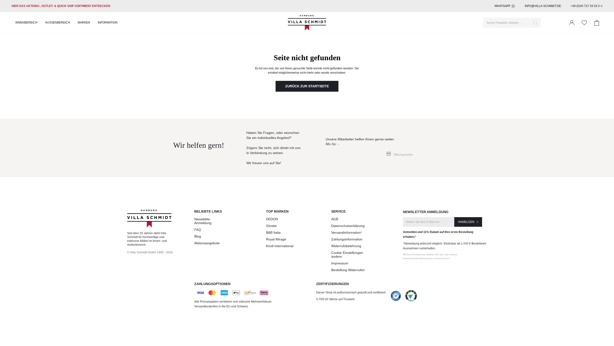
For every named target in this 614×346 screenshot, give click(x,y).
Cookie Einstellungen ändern (347, 254)
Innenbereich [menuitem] (26, 22)
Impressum (339, 263)
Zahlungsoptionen (212, 284)
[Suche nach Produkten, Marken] (535, 23)
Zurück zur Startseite (307, 86)
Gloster (271, 226)
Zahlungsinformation (346, 239)
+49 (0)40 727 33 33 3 (585, 6)
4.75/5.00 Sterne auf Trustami (335, 299)
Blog (197, 236)
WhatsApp (502, 6)
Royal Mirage (276, 239)
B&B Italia (273, 232)
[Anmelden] (572, 23)
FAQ (197, 230)
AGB (334, 219)
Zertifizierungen (332, 284)
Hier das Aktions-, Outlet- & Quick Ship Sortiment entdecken (61, 6)
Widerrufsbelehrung (346, 246)
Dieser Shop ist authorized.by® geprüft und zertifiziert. (351, 292)
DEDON (272, 219)
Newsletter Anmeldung (203, 221)
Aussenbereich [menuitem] (57, 22)
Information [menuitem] (108, 22)
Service (338, 211)
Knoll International (279, 246)
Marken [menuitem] (84, 22)
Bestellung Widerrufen (348, 270)
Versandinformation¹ (346, 232)
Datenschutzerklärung (348, 226)
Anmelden (466, 222)
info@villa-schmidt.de (543, 6)
